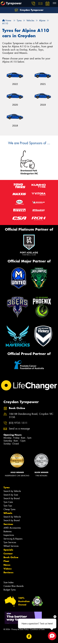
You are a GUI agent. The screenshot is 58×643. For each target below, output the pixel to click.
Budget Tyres (10, 589)
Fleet (6, 561)
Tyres (7, 487)
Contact (8, 553)
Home (8, 20)
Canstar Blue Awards (14, 586)
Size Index (9, 582)
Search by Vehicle (12, 491)
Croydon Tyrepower (31, 9)
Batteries (8, 531)
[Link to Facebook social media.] (29, 636)
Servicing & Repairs (13, 538)
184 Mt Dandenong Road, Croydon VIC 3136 (31, 415)
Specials (8, 549)
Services (8, 524)
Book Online (11, 557)
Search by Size (11, 494)
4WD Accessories (12, 527)
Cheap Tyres (9, 509)
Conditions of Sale (37, 629)
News (7, 564)
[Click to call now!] (33, 3)
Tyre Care (8, 502)
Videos (8, 568)
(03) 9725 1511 (18, 423)
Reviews (8, 572)
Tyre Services (10, 542)
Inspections (9, 535)
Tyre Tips (8, 505)
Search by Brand (12, 498)
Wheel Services (11, 546)
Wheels (8, 513)
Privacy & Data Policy (20, 629)
